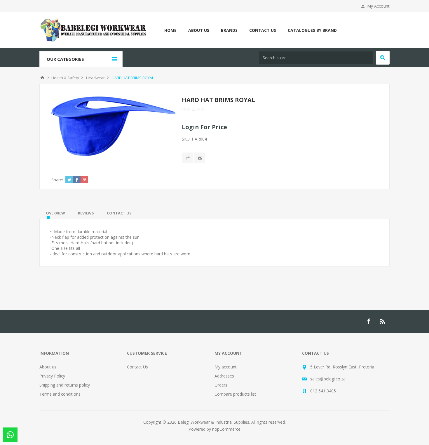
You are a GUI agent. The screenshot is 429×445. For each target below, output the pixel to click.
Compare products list (235, 394)
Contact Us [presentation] (119, 213)
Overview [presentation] (55, 213)
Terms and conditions (60, 394)
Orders (220, 385)
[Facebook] (368, 321)
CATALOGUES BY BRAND (312, 30)
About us (47, 367)
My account (225, 367)
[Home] (42, 77)
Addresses (224, 376)
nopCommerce (226, 429)
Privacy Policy (52, 376)
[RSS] (382, 321)
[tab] (55, 213)
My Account (378, 6)
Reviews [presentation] (86, 213)
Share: (57, 179)
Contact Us (137, 367)
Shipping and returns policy (64, 385)
